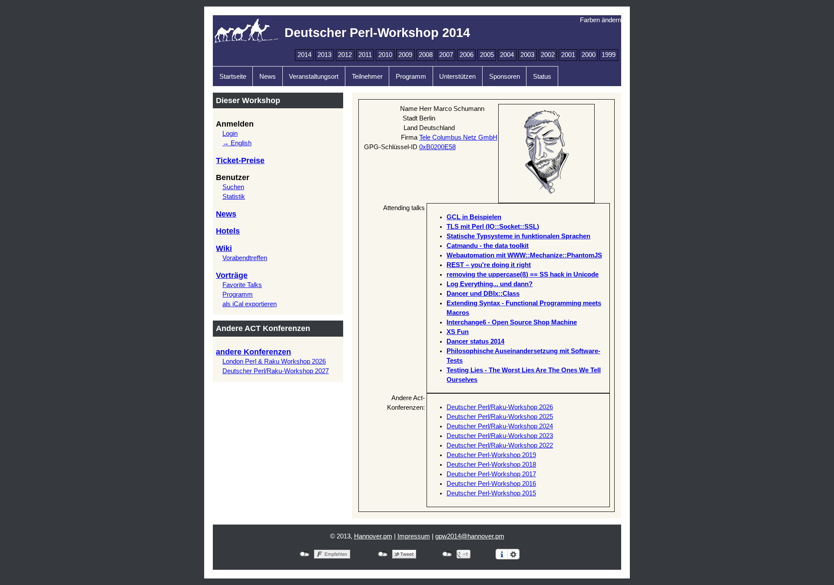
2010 (385, 54)
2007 (446, 54)
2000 (589, 54)
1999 (609, 54)
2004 (507, 54)
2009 (405, 54)
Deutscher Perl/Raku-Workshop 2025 (500, 416)
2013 (324, 54)
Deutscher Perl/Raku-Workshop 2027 (275, 371)
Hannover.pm (373, 536)
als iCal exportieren (249, 304)
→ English (237, 143)
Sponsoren (504, 76)
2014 (304, 54)
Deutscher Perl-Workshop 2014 (377, 32)
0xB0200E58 (437, 147)
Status (542, 76)
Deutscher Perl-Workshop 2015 (491, 493)
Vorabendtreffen (244, 257)
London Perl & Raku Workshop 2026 (274, 361)
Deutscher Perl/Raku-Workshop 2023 (500, 435)
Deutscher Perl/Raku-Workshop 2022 (500, 445)
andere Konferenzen (253, 352)
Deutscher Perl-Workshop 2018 (491, 464)
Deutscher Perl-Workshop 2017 (491, 474)
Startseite (232, 76)
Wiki (224, 248)
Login (230, 133)
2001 (568, 54)
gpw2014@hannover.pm (469, 536)
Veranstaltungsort (313, 76)
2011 (365, 54)
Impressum (413, 536)
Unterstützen (457, 76)
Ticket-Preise (240, 160)
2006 (466, 54)
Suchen (233, 187)
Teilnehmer (367, 76)
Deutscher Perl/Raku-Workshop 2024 (500, 426)
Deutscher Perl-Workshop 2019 (491, 454)
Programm (411, 76)
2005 (487, 54)
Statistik (233, 196)
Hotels (228, 231)
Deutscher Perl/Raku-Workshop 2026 (500, 407)
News (267, 76)
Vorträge (232, 275)
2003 (527, 54)
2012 (345, 54)
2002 (548, 54)
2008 (426, 54)
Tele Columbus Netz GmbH (458, 137)
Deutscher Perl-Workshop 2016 (491, 483)
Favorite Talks (242, 284)
